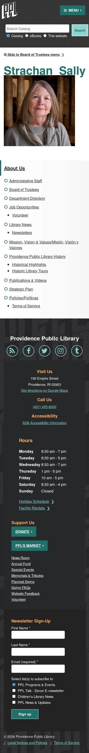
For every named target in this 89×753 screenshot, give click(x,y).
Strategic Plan (21, 289)
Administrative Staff (25, 180)
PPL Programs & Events (36, 684)
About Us (14, 168)
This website (57, 35)
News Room (20, 557)
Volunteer (20, 215)
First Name (20, 627)
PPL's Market (28, 545)
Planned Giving (22, 581)
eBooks (35, 35)
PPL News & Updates (34, 702)
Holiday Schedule (34, 501)
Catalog (17, 35)
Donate (22, 531)
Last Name (20, 644)
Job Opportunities (24, 207)
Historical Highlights (29, 264)
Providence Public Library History (37, 256)
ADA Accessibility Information (45, 422)
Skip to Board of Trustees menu (33, 54)
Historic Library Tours (30, 271)
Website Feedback (25, 593)
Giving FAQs (20, 587)
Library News (20, 224)
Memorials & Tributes (27, 575)
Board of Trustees (24, 189)
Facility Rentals (32, 508)
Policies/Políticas (23, 297)
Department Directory (27, 198)
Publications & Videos (28, 280)
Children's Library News (35, 696)
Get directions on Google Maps (44, 390)
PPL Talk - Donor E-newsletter (41, 690)
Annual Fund (21, 563)
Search (80, 30)
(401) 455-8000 (44, 406)
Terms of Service (26, 306)
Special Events (22, 569)
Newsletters (22, 232)
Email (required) (24, 661)
